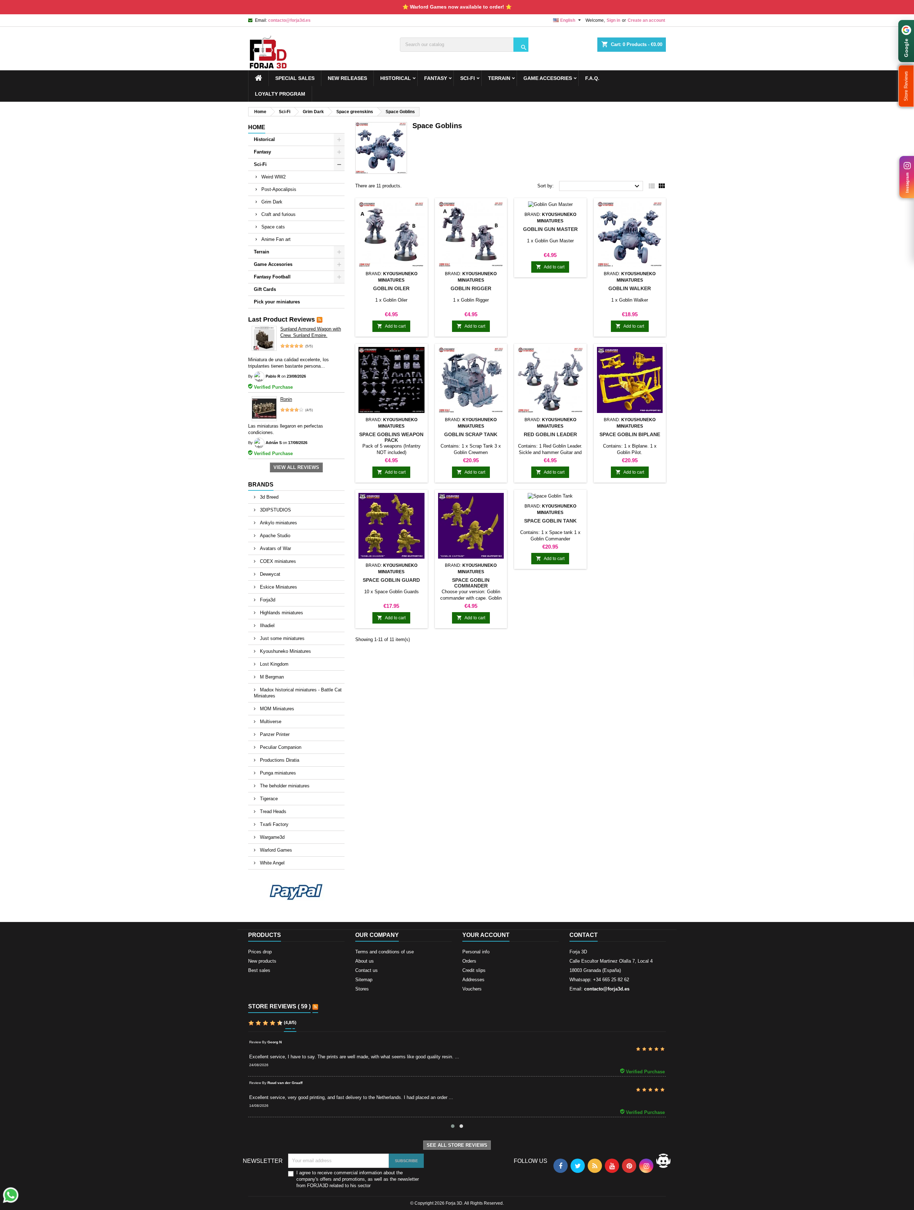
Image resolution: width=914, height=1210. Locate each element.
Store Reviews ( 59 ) (279, 1006)
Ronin (286, 399)
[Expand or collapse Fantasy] (339, 152)
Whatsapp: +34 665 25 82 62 (599, 979)
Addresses (473, 979)
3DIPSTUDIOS (274, 510)
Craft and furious (278, 214)
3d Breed (268, 497)
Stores (362, 989)
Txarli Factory (273, 824)
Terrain (499, 78)
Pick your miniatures (277, 301)
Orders (469, 961)
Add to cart (391, 326)
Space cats (273, 227)
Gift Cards (265, 289)
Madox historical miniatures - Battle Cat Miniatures (298, 693)
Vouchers (472, 989)
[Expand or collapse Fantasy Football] (339, 277)
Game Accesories (547, 78)
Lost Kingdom (273, 664)
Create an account (646, 20)
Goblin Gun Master (550, 229)
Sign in (613, 20)
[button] (906, 86)
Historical (395, 78)
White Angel (271, 863)
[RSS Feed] (319, 319)
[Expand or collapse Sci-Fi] (339, 164)
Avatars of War (274, 548)
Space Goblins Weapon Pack (391, 437)
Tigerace (268, 798)
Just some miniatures (281, 638)
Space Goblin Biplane (629, 434)
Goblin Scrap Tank (470, 434)
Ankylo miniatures (277, 522)
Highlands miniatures (280, 612)
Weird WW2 (273, 177)
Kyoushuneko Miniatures (284, 651)
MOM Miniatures (276, 708)
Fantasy (435, 78)
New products (262, 961)
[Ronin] (264, 408)
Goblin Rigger (471, 288)
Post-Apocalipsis (278, 189)
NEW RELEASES (347, 78)
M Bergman (271, 677)
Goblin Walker (629, 288)
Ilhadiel (266, 625)
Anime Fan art (276, 239)
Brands (260, 485)
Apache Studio (274, 535)
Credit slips (474, 970)
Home (256, 127)
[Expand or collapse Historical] (339, 139)
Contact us (366, 970)
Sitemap (363, 979)
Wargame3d (271, 837)
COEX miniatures (277, 561)
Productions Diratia (278, 760)
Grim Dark (271, 202)
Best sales (259, 970)
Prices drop (260, 951)
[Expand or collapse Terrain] (339, 252)
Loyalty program (280, 94)
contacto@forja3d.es (289, 20)
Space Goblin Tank (550, 521)
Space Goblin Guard (391, 580)
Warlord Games (275, 850)
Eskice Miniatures (277, 587)
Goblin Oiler (391, 288)
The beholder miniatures (284, 785)
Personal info (475, 951)
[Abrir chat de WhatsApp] (10, 1195)
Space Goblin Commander (470, 583)
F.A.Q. (592, 78)
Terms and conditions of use (384, 951)
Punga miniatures (277, 773)
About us (364, 961)
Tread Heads (272, 811)
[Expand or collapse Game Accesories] (339, 264)
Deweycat (269, 574)
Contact (583, 935)
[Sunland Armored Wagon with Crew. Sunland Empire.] (264, 338)
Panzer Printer (274, 734)
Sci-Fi (467, 78)
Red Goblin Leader (550, 434)
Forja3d (266, 600)
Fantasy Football (272, 276)
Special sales (295, 78)
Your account (485, 935)
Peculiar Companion (279, 747)
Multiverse (269, 721)
